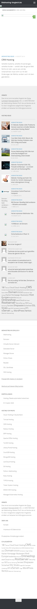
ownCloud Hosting (9, 462)
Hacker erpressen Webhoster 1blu (22, 213)
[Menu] (34, 2)
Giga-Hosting (29, 551)
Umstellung (22, 308)
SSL (33, 305)
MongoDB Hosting (9, 457)
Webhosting (7, 335)
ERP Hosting (7, 434)
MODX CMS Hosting (9, 490)
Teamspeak (16, 308)
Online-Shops (7, 358)
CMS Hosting (7, 424)
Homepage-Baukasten (20, 295)
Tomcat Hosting (8, 419)
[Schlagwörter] (31, 118)
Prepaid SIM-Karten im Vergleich (12, 379)
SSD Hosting (7, 372)
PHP (25, 300)
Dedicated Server (8, 349)
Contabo (4, 290)
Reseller (6, 363)
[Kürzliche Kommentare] (22, 118)
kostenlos (12, 297)
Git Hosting (6, 466)
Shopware (18, 305)
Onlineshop (9, 300)
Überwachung (10, 313)
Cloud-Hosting (20, 287)
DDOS (27, 290)
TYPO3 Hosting (8, 480)
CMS (29, 287)
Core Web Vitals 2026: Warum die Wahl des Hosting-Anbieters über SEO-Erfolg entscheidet (22, 140)
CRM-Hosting (16, 290)
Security (19, 303)
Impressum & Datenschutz (12, 529)
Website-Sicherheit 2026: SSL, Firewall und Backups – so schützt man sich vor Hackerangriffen (22, 167)
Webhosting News (8, 56)
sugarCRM (10, 308)
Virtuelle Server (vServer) (11, 344)
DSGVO (20, 292)
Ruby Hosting (7, 476)
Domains (6, 339)
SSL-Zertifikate (8, 367)
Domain (12, 292)
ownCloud (20, 300)
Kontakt (5, 525)
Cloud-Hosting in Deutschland (13, 415)
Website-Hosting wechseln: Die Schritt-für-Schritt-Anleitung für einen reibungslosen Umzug (21, 180)
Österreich (4, 313)
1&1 (4, 287)
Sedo (23, 303)
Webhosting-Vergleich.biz (11, 2)
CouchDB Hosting (9, 452)
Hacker (8, 295)
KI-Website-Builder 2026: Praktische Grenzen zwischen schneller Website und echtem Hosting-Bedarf (23, 127)
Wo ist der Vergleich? (14, 244)
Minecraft (19, 297)
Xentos (28, 310)
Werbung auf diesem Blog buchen (12, 386)
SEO (26, 303)
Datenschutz (23, 290)
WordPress (19, 310)
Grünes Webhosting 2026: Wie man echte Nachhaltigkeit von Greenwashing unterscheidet (22, 153)
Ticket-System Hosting (10, 485)
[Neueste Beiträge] (6, 118)
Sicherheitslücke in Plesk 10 (20, 234)
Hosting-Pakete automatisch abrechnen (16, 398)
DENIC (6, 292)
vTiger (11, 311)
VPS (26, 308)
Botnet (7, 287)
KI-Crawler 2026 (8, 403)
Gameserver (26, 292)
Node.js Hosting (8, 429)
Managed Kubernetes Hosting (13, 495)
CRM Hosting (8, 59)
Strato (5, 308)
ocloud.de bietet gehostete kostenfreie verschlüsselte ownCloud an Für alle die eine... (20, 271)
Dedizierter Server (29, 548)
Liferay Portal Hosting (10, 448)
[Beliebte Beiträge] (14, 118)
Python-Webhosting (10, 471)
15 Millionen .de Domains (19, 224)
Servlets (10, 306)
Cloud (12, 287)
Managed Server (8, 353)
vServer (6, 310)
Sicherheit (28, 306)
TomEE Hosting (8, 443)
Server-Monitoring (12, 562)
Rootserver (8, 302)
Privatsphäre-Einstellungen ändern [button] (13, 536)
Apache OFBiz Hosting (10, 438)
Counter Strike (9, 290)
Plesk (28, 300)
